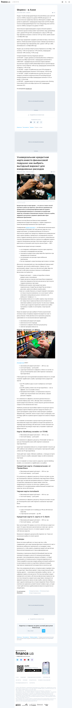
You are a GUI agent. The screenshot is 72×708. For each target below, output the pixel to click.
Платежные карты (44, 591)
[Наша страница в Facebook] (21, 659)
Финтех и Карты (30, 171)
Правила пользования (44, 680)
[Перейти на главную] (5, 2)
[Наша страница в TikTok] (28, 659)
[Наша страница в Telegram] (17, 659)
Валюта (28, 12)
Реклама (25, 680)
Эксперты (18, 680)
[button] (43, 631)
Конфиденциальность (22, 682)
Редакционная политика (34, 677)
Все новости (26, 127)
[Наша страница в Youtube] (24, 659)
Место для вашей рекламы (36, 101)
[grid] (36, 387)
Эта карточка (20, 362)
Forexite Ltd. (29, 88)
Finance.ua (19, 127)
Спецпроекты (32, 680)
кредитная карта (30, 227)
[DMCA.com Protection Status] (18, 706)
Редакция (23, 677)
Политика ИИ (46, 677)
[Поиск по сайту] (66, 2)
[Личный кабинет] (62, 2)
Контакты (32, 682)
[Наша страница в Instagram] (32, 659)
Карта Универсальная (35, 593)
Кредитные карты (34, 591)
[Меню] (69, 2)
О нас (17, 677)
